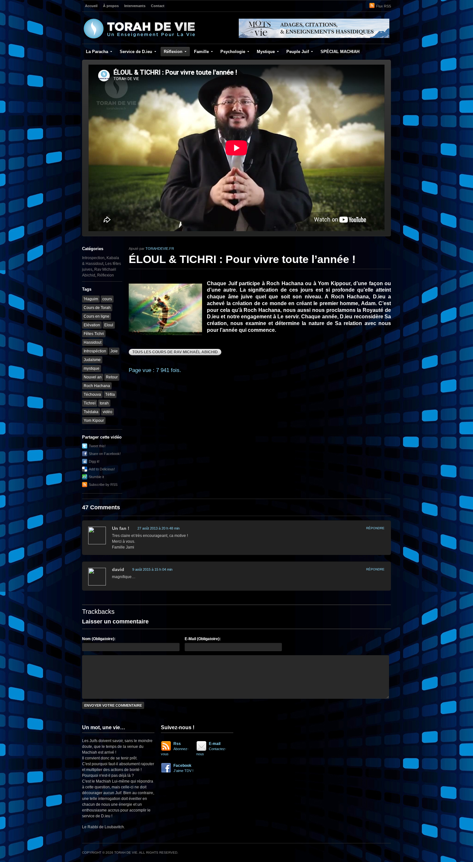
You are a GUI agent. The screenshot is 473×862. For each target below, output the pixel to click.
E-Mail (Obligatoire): (203, 639)
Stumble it (96, 477)
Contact (157, 6)
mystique (91, 368)
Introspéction (95, 351)
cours (107, 299)
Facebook (183, 768)
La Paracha (97, 51)
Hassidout (92, 342)
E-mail (211, 748)
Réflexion (173, 51)
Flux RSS (383, 6)
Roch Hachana (97, 386)
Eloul (108, 325)
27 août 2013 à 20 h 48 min (158, 528)
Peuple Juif (297, 51)
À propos (111, 6)
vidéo (107, 412)
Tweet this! (97, 446)
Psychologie (232, 51)
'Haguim (91, 299)
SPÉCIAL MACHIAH (339, 51)
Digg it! (94, 461)
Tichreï (90, 403)
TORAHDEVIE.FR (159, 248)
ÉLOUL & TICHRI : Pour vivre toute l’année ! (242, 259)
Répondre (375, 528)
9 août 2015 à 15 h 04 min (152, 569)
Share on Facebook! (105, 454)
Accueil (91, 6)
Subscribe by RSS (103, 484)
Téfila (110, 394)
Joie (114, 351)
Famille (201, 51)
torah (104, 403)
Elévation (92, 325)
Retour (112, 377)
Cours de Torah (97, 307)
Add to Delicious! (102, 469)
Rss (175, 748)
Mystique (266, 51)
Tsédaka (91, 412)
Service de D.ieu (136, 51)
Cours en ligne (96, 316)
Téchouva (92, 394)
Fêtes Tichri (94, 333)
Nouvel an (93, 377)
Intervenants (134, 6)
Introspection (93, 258)
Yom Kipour (94, 420)
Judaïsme (92, 360)
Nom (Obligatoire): (99, 639)
